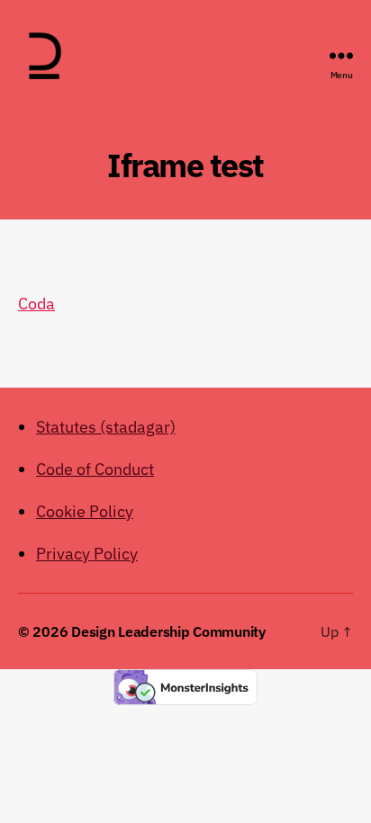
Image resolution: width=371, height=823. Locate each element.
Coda (36, 303)
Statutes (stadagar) (106, 426)
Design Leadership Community (168, 631)
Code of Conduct (95, 469)
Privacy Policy (87, 553)
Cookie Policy (84, 511)
